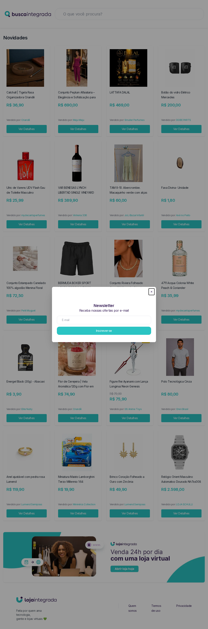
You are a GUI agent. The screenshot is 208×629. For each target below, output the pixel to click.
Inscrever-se (104, 330)
